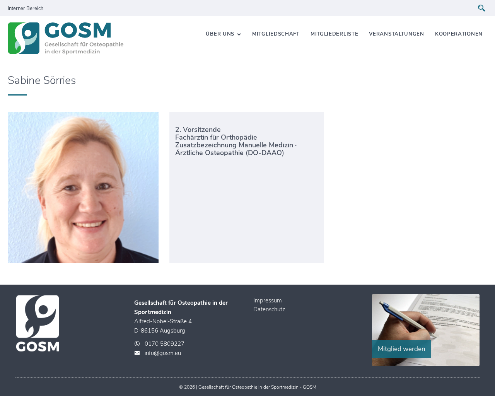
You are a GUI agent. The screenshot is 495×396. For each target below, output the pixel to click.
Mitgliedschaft (276, 34)
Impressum (267, 300)
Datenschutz (269, 309)
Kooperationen (459, 34)
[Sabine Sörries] (85, 187)
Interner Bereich (25, 8)
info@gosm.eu (163, 353)
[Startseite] (66, 40)
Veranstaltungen (396, 34)
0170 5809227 (164, 344)
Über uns (220, 34)
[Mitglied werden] (426, 364)
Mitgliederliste (334, 34)
